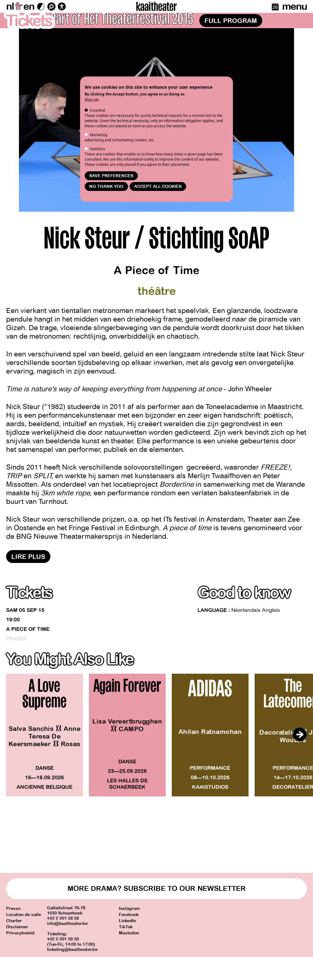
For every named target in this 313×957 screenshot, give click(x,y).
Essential (97, 110)
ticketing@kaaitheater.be (72, 949)
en (28, 6)
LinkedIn (127, 920)
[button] (299, 734)
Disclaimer (17, 926)
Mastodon (129, 933)
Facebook (129, 914)
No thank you (106, 186)
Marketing (98, 134)
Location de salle (23, 914)
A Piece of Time (28, 629)
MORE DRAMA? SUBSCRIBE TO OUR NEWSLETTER (157, 888)
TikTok (126, 926)
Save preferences (111, 175)
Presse (13, 908)
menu (294, 6)
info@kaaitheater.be (67, 923)
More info (92, 99)
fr (18, 6)
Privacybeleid (20, 933)
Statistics (97, 148)
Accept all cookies (158, 186)
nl (10, 6)
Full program (230, 21)
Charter (14, 920)
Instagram (129, 908)
